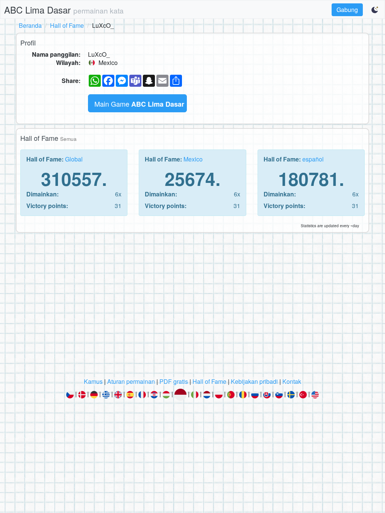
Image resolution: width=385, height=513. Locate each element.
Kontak (291, 381)
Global (74, 159)
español (313, 159)
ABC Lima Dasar (64, 9)
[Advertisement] (192, 307)
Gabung (347, 9)
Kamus (93, 381)
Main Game (139, 104)
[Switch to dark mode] (375, 9)
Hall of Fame (67, 25)
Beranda (30, 25)
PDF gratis (173, 381)
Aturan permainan (131, 381)
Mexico (193, 159)
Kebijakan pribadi (254, 381)
